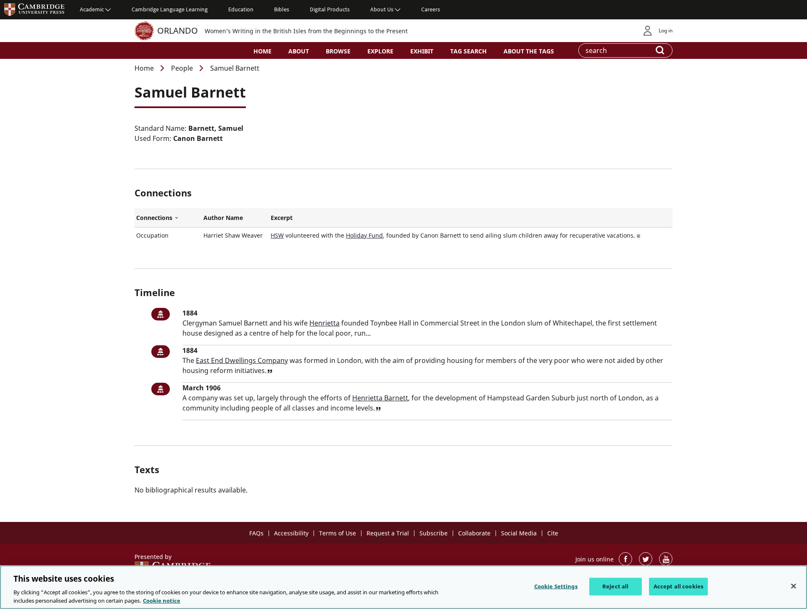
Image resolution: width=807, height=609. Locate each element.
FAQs (256, 533)
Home (262, 51)
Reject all (615, 586)
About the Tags (529, 51)
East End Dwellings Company (242, 360)
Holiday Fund (364, 235)
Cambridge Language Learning (170, 9)
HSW (277, 235)
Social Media (519, 533)
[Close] (793, 586)
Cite (552, 533)
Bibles (281, 9)
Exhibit (421, 51)
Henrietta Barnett (380, 397)
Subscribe (433, 533)
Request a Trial (388, 533)
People (182, 68)
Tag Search (468, 51)
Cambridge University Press (34, 9)
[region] (403, 587)
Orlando (177, 30)
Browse (338, 51)
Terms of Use (337, 533)
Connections (168, 218)
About (298, 51)
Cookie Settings (556, 586)
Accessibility (291, 533)
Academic (92, 9)
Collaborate (474, 533)
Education (240, 9)
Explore (380, 51)
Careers (430, 9)
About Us (381, 9)
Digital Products (330, 9)
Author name (223, 218)
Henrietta (324, 323)
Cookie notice (161, 600)
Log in (665, 30)
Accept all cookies (678, 586)
